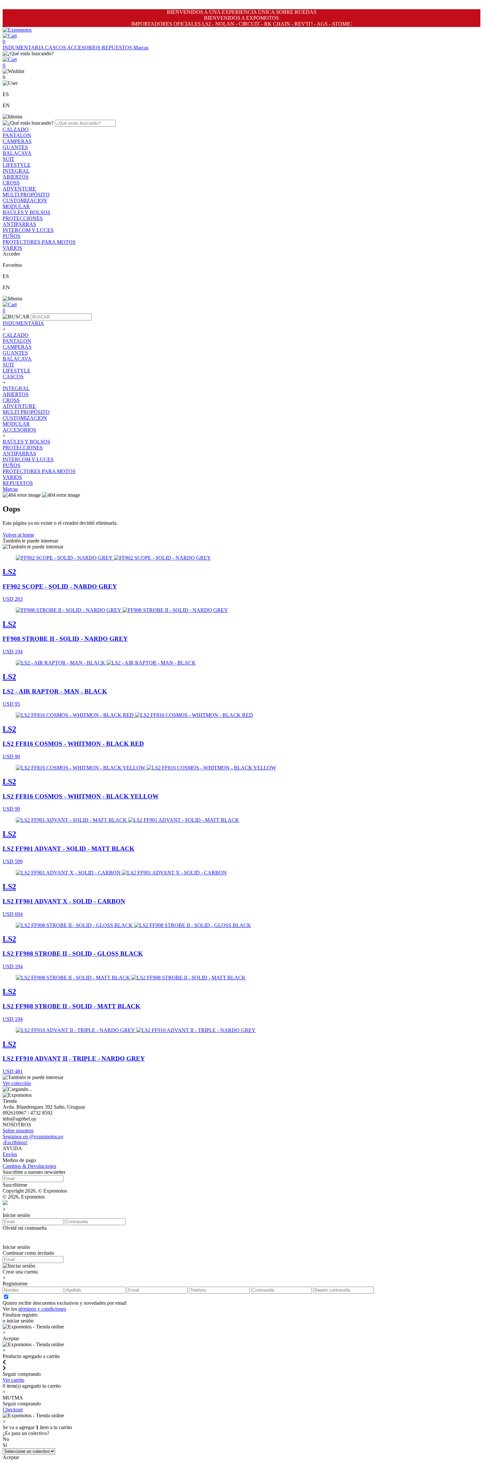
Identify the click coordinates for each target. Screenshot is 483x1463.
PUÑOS (11, 236)
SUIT (8, 159)
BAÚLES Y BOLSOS (26, 212)
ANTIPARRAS (19, 224)
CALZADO (16, 129)
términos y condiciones (42, 1309)
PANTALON (17, 135)
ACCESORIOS (84, 47)
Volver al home (18, 535)
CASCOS (56, 47)
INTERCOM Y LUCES (28, 230)
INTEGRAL (16, 171)
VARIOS (12, 248)
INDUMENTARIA (24, 47)
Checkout (13, 1409)
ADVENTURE (19, 188)
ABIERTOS (16, 177)
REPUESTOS (117, 47)
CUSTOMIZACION (25, 200)
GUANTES (15, 147)
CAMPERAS (17, 141)
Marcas (141, 47)
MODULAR (16, 206)
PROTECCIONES (23, 218)
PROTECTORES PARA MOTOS (39, 242)
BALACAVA (17, 153)
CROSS (11, 183)
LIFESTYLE (17, 165)
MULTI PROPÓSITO (26, 194)
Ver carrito (13, 1380)
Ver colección (17, 1083)
